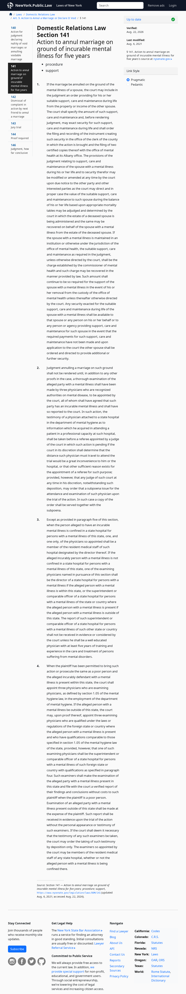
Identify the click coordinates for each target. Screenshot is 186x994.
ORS (162, 960)
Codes (155, 931)
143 (16, 125)
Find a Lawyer (119, 931)
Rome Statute (160, 972)
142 (20, 106)
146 (20, 149)
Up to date (134, 19)
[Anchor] (71, 358)
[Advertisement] (151, 118)
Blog (113, 937)
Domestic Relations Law (40, 14)
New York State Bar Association (78, 930)
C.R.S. (155, 937)
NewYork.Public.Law (33, 5)
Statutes (157, 943)
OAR (154, 960)
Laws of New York (69, 5)
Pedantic (137, 85)
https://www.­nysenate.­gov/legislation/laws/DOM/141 (69, 893)
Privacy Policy (119, 976)
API (112, 949)
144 (20, 136)
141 (20, 78)
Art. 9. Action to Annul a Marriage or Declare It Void (44, 18)
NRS (154, 948)
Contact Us (117, 954)
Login (173, 5)
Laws (19, 14)
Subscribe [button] (17, 949)
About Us (116, 943)
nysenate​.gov (161, 59)
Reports (115, 960)
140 (19, 43)
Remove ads (156, 5)
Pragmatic (138, 80)
